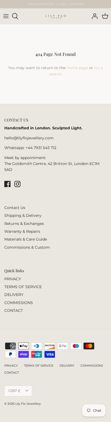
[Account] (93, 16)
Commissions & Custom (27, 247)
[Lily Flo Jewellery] (55, 16)
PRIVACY (12, 278)
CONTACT (13, 310)
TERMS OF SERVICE (23, 286)
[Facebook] (7, 184)
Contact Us (14, 207)
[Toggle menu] (6, 16)
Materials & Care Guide (25, 239)
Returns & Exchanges (24, 223)
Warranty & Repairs (22, 231)
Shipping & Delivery (22, 215)
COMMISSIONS (18, 302)
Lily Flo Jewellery (28, 404)
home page (77, 67)
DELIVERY (13, 294)
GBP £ (14, 390)
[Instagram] (17, 184)
